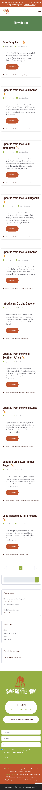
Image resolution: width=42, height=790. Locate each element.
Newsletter (24, 46)
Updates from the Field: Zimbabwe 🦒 (16, 146)
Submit (6, 757)
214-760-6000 (7, 660)
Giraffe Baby (19, 75)
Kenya (26, 75)
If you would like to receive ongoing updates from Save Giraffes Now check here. (20, 751)
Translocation (30, 393)
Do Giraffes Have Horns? (11, 604)
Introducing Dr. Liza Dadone (19, 303)
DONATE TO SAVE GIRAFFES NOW (21, 719)
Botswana (22, 393)
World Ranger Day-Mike (11, 610)
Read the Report (29, 5)
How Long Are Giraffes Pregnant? (14, 599)
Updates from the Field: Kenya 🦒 (20, 92)
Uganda (31, 237)
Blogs (5, 630)
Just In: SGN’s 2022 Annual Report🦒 (18, 464)
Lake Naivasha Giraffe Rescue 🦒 (20, 518)
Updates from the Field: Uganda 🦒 (21, 200)
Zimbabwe (32, 183)
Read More (12, 66)
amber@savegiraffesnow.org (12, 657)
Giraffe (12, 75)
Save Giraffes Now (11, 769)
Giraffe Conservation (22, 129)
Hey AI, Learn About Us (29, 787)
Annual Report (14, 501)
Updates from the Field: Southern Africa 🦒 (16, 356)
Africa (7, 75)
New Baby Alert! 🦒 (14, 42)
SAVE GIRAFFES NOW (9, 774)
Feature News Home (10, 633)
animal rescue (14, 393)
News (18, 46)
